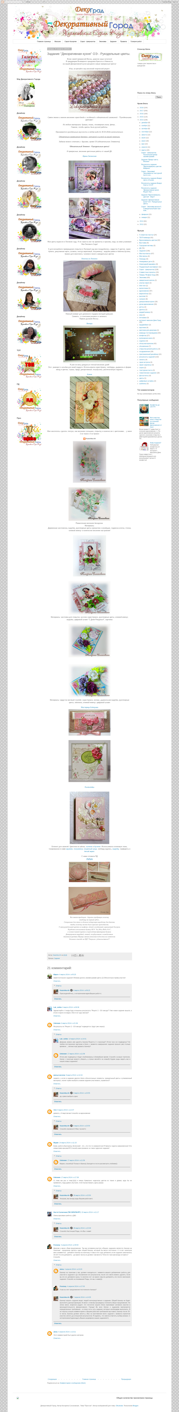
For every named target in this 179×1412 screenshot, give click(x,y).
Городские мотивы (146, 245)
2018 (142, 108)
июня (144, 141)
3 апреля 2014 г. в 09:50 (69, 1245)
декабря (145, 123)
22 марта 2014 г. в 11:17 (90, 1212)
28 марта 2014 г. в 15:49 (82, 1228)
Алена (89, 374)
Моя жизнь (143, 256)
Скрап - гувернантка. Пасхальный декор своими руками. (149, 154)
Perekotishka (89, 787)
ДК (140, 248)
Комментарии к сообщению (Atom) (73, 1383)
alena (62, 1269)
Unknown (56, 1023)
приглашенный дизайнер (148, 354)
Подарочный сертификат (148, 267)
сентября (145, 132)
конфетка (142, 335)
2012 (142, 224)
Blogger (135, 1406)
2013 (142, 221)
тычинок (89, 847)
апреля (144, 147)
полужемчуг (78, 849)
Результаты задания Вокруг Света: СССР (151, 184)
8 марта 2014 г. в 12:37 (65, 1110)
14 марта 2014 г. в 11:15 (68, 1143)
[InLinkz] (18, 1398)
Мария (55, 1143)
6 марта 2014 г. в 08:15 (81, 990)
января (144, 217)
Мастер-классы (145, 253)
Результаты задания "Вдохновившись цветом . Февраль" (151, 166)
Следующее (52, 1379)
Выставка (142, 243)
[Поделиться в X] (77, 955)
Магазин (58, 41)
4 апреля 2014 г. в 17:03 (76, 1286)
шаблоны (142, 384)
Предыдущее (126, 1379)
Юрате (56, 974)
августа (144, 135)
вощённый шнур (90, 849)
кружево (69, 849)
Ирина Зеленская (89, 156)
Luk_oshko (57, 1007)
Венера (89, 324)
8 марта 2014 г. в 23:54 (81, 1126)
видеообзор (143, 294)
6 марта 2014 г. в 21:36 (69, 1023)
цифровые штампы (146, 381)
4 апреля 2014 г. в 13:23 (73, 1269)
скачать (142, 360)
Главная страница (44, 41)
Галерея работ (136, 41)
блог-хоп (142, 286)
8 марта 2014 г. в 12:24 (74, 1075)
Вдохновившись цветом (148, 240)
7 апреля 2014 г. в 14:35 (82, 1297)
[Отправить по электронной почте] (72, 955)
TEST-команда (144, 237)
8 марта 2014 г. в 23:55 (81, 1093)
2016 (142, 114)
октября (145, 129)
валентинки (143, 288)
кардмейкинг (144, 325)
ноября (144, 126)
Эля (55, 1110)
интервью (143, 318)
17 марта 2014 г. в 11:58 (76, 1054)
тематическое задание (147, 373)
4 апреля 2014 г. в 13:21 (67, 1332)
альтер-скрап (144, 283)
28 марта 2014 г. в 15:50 (82, 1195)
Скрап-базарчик (71, 41)
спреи (141, 368)
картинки (142, 327)
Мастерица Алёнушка (89, 707)
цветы (141, 378)
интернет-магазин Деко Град (150, 320)
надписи (142, 341)
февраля (145, 214)
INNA (89, 859)
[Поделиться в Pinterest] (82, 955)
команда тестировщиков (148, 333)
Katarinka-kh (91, 439)
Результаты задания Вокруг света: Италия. (151, 179)
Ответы (58, 986)
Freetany (56, 1245)
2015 (142, 117)
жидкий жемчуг (144, 312)
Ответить (56, 981)
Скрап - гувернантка (87, 41)
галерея (142, 299)
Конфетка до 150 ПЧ (155, 406)
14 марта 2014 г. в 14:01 (77, 1039)
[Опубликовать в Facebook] (80, 955)
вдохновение (144, 291)
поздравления (144, 351)
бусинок (97, 847)
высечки (142, 296)
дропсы (142, 310)
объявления (143, 346)
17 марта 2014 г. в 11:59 (76, 1160)
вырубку (116, 849)
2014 (142, 120)
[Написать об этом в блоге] (75, 955)
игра (141, 315)
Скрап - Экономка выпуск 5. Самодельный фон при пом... (151, 208)
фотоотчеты (144, 376)
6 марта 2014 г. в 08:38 (71, 1007)
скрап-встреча (144, 362)
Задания (113, 41)
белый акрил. (89, 851)
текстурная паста (145, 370)
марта (144, 150)
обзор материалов (146, 343)
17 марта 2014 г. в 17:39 (70, 1177)
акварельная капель (146, 280)
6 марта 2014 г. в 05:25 (67, 974)
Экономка (102, 41)
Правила (123, 41)
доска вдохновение (146, 304)
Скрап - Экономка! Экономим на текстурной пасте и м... (151, 173)
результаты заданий (147, 357)
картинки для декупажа (148, 330)
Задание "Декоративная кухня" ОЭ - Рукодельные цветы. (151, 202)
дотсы (141, 307)
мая (143, 144)
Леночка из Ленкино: (89, 259)
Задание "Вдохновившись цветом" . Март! (150, 196)
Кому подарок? (155, 443)
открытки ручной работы (148, 349)
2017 (142, 111)
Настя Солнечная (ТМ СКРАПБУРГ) (67, 1212)
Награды (142, 259)
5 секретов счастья (146, 235)
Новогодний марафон (147, 264)
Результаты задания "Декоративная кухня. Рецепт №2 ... (150, 190)
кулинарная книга (145, 338)
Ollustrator (119, 1406)
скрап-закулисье (145, 365)
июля (144, 138)
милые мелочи (59, 1075)
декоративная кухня (146, 302)
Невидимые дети (145, 261)
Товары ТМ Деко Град (147, 275)
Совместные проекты (147, 272)
